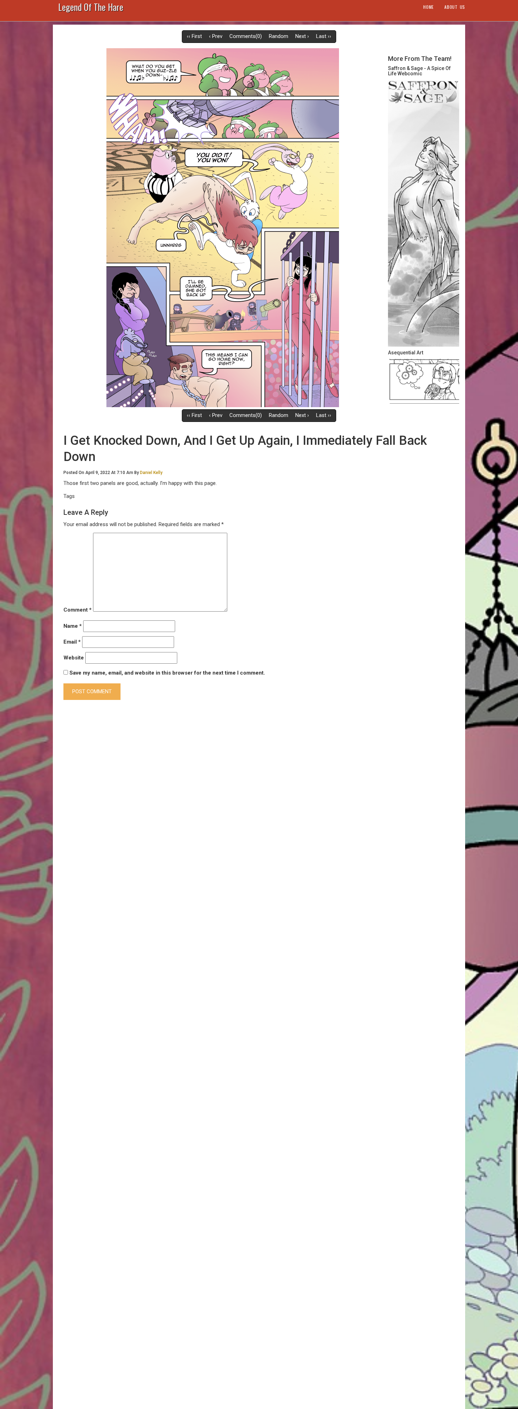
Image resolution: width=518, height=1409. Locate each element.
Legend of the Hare (90, 8)
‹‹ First (194, 36)
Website (73, 658)
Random (278, 36)
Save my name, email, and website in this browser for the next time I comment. (167, 673)
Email (72, 642)
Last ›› (323, 36)
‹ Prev (215, 36)
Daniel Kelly (151, 472)
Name (72, 626)
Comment (77, 610)
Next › (302, 36)
